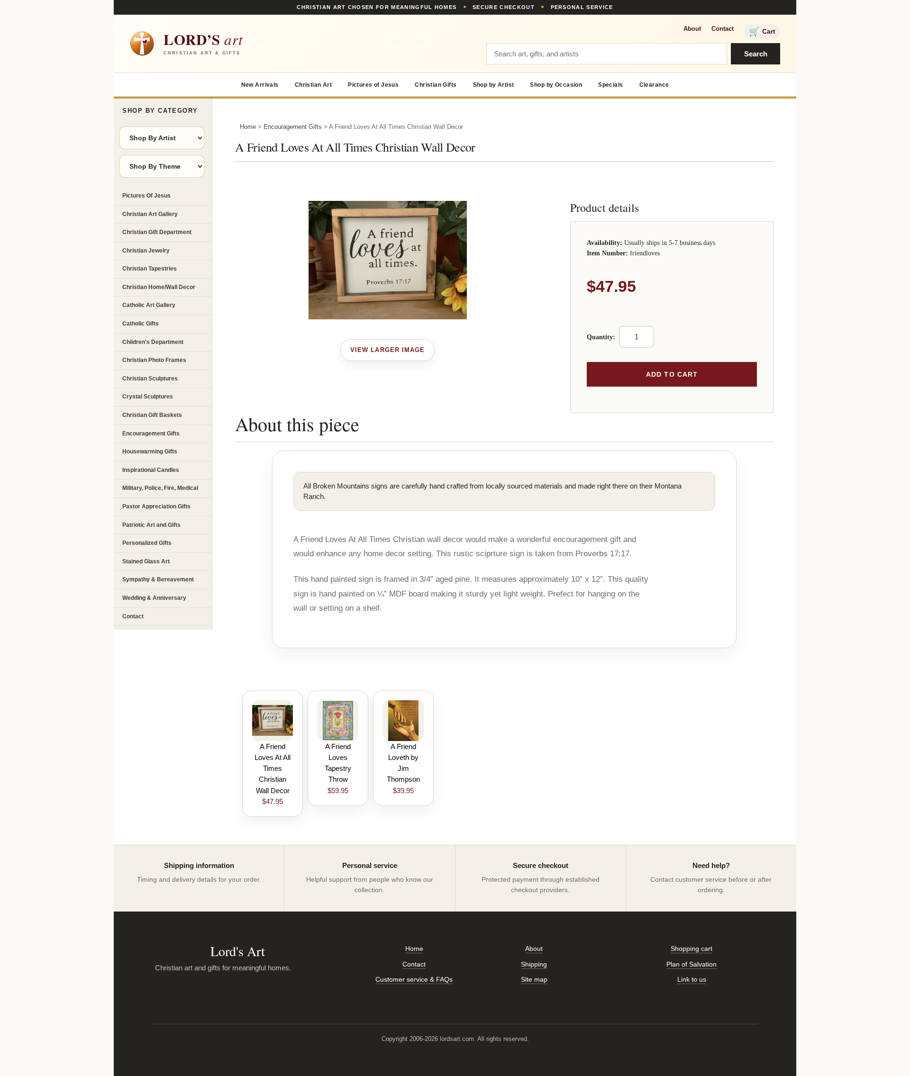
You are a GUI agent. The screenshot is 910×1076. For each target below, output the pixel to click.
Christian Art (313, 84)
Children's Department (152, 342)
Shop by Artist (493, 84)
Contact (722, 28)
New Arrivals (260, 84)
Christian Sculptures (150, 378)
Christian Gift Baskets (152, 415)
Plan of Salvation (691, 964)
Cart (762, 31)
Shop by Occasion (556, 84)
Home (248, 126)
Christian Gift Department (156, 232)
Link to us (691, 979)
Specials (610, 84)
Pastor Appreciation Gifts (156, 506)
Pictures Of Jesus (146, 195)
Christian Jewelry (146, 250)
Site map (534, 979)
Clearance (654, 84)
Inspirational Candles (150, 470)
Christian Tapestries (149, 268)
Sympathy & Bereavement (158, 579)
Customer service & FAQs (414, 979)
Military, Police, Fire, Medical (160, 488)
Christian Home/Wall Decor (158, 287)
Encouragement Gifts (151, 433)
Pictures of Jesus (373, 84)
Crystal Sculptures (147, 396)
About (692, 28)
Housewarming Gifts (149, 451)
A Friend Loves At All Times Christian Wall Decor (273, 768)
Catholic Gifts (140, 323)
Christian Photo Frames (154, 360)
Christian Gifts (435, 84)
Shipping (534, 964)
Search (755, 54)
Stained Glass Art (146, 561)
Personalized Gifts (147, 543)
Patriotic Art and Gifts (151, 525)
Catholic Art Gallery (148, 305)
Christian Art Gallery (150, 214)
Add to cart (672, 374)
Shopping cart (691, 948)
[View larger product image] (387, 350)
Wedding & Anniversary (154, 598)
